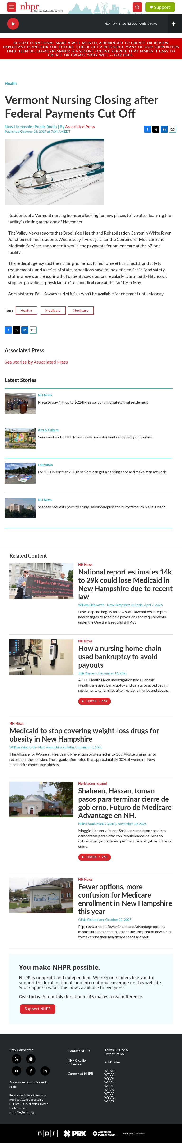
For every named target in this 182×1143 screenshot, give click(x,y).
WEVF (109, 1078)
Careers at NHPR (80, 1074)
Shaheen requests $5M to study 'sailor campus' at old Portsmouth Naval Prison (101, 506)
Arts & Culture (48, 430)
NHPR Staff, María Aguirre (97, 824)
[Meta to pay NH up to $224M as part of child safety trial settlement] (20, 403)
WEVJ (108, 1086)
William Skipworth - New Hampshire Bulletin (110, 605)
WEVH (109, 1082)
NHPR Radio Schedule (77, 1062)
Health (11, 83)
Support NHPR (38, 1008)
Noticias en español (92, 783)
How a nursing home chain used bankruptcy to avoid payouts (119, 656)
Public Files (112, 1062)
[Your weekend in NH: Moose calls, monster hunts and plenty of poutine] (20, 438)
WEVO (109, 1094)
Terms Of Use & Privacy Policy (116, 1052)
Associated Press (80, 126)
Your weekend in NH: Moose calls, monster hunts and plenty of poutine (95, 437)
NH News (45, 395)
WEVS (109, 1101)
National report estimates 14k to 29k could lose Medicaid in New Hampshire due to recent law (125, 584)
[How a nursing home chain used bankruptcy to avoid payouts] (41, 657)
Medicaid (53, 310)
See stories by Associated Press (36, 362)
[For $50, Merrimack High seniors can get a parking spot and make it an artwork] (20, 473)
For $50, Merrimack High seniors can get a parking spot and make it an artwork (102, 472)
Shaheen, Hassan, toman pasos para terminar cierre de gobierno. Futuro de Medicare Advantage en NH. (125, 803)
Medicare (81, 310)
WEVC (109, 1075)
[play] (13, 24)
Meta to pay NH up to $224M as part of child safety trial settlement (93, 402)
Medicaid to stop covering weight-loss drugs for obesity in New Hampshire (84, 734)
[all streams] (175, 23)
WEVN (109, 1090)
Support (162, 7)
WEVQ (109, 1097)
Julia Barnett (87, 673)
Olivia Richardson (91, 919)
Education (45, 464)
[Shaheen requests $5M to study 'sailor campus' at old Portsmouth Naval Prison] (20, 508)
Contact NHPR (79, 1051)
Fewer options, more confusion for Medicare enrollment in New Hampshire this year (125, 898)
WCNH (109, 1071)
